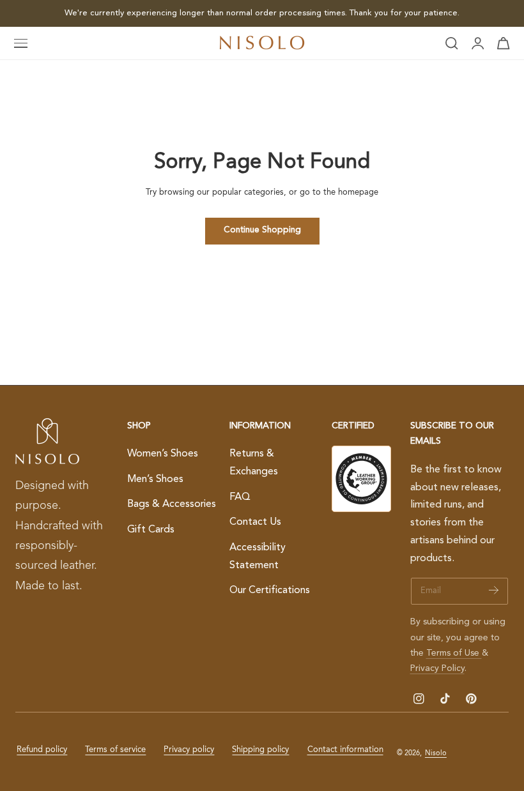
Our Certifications (269, 590)
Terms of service (115, 750)
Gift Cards (150, 530)
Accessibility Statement (257, 557)
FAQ (239, 497)
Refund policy (42, 750)
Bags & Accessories (171, 504)
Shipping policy (260, 750)
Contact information (345, 750)
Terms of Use (454, 653)
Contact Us (255, 522)
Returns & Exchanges (253, 463)
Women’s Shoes (162, 454)
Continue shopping (262, 230)
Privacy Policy (437, 668)
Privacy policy (189, 750)
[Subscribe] (494, 590)
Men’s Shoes (155, 479)
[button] (21, 43)
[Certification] (361, 479)
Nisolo (436, 753)
